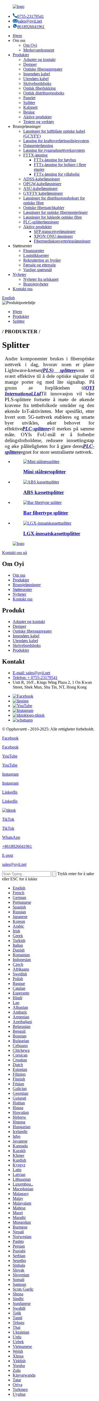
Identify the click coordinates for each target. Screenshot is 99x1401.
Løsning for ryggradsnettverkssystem (54, 150)
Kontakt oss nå (14, 552)
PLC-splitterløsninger (41, 222)
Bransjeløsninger (27, 584)
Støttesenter (22, 589)
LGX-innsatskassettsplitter (51, 533)
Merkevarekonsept (38, 50)
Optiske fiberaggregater (42, 69)
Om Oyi (30, 45)
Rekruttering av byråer (42, 260)
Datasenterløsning (38, 145)
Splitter (29, 102)
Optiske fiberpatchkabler (43, 207)
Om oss (19, 575)
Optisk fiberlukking (39, 88)
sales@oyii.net (30, 21)
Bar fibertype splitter (45, 513)
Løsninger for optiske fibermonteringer (55, 212)
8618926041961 (31, 26)
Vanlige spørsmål (37, 269)
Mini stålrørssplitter (44, 471)
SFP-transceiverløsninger (55, 231)
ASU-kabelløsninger (40, 188)
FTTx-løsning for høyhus (55, 160)
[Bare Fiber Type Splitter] (42, 502)
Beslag (29, 112)
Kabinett (30, 107)
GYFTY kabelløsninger (43, 193)
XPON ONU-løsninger (53, 236)
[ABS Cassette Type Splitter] (41, 482)
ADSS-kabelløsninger (41, 179)
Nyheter (19, 274)
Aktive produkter (37, 117)
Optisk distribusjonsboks (43, 93)
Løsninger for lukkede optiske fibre (52, 217)
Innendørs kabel (36, 74)
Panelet (29, 98)
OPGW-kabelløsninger (42, 183)
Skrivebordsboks (37, 83)
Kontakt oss (22, 289)
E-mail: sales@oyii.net (31, 673)
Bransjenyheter (35, 284)
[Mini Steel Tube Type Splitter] (41, 461)
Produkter (21, 55)
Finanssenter (33, 250)
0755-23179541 (30, 16)
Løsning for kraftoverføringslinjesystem (56, 141)
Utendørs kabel (36, 78)
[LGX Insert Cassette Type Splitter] (47, 523)
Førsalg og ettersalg (39, 265)
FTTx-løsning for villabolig (56, 174)
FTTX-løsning (35, 155)
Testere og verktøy (38, 121)
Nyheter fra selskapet (40, 279)
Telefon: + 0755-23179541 (35, 677)
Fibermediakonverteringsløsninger (62, 241)
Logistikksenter (36, 255)
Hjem (17, 35)
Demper (30, 64)
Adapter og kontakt (39, 59)
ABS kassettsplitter (43, 492)
